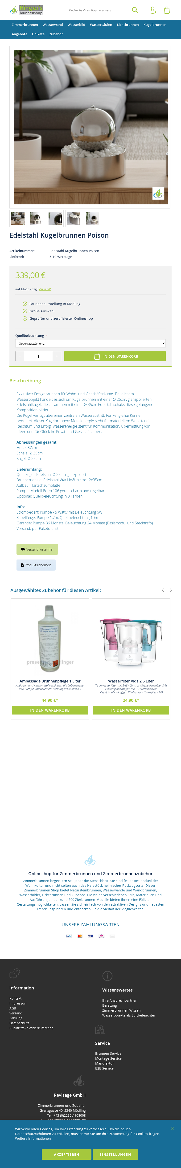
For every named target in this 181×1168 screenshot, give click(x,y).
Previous (161, 590)
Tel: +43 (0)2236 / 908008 (66, 1115)
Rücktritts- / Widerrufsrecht (31, 1028)
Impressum (18, 1003)
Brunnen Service (108, 1053)
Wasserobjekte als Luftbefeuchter (128, 1015)
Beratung (109, 1005)
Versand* (45, 289)
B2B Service (104, 1068)
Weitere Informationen (33, 1138)
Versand (15, 1013)
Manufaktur (104, 1063)
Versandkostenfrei (39, 549)
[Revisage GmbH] (26, 10)
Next (169, 590)
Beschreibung (25, 380)
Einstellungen (115, 1154)
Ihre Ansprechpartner (119, 1000)
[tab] (47, 999)
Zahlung (15, 1018)
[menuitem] (24, 24)
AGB (12, 1008)
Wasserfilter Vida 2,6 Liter (131, 681)
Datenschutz (19, 1023)
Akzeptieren (66, 1154)
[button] (18, 218)
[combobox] (104, 10)
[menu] (90, 29)
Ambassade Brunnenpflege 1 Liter (50, 681)
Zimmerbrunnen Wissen (121, 1010)
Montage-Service (108, 1058)
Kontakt (15, 998)
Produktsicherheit (37, 565)
